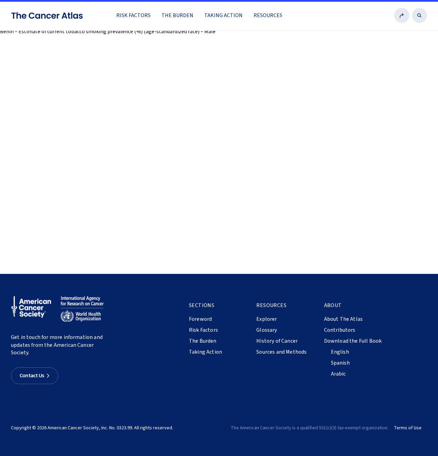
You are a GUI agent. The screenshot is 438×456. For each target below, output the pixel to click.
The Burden (177, 15)
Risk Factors (133, 15)
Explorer (266, 319)
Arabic (338, 374)
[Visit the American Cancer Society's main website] (33, 309)
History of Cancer (277, 341)
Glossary (266, 330)
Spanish (340, 363)
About (333, 305)
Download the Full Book (353, 341)
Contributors (340, 330)
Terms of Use (408, 428)
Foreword (200, 319)
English (340, 352)
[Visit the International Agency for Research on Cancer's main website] (82, 309)
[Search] (419, 15)
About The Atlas (343, 319)
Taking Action (223, 15)
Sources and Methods (281, 352)
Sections (201, 305)
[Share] (401, 15)
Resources (268, 15)
